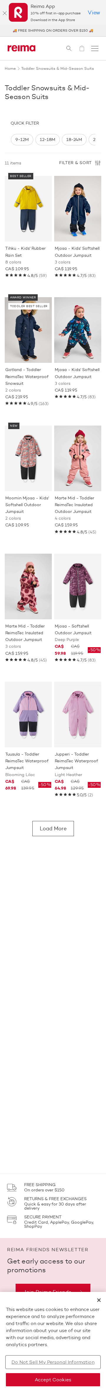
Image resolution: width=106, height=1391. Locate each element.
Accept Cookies (53, 1380)
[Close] (4, 13)
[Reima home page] (21, 48)
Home (10, 68)
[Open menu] (94, 48)
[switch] (22, 139)
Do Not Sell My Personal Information (53, 1362)
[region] (53, 140)
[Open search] (68, 48)
